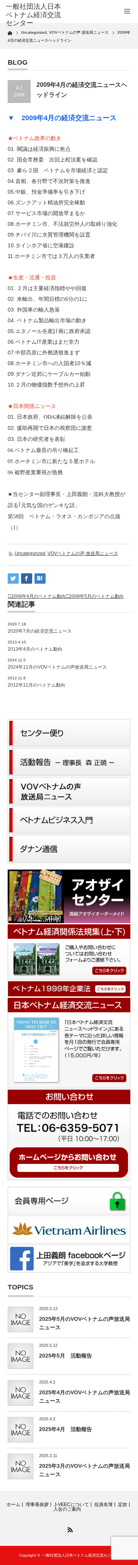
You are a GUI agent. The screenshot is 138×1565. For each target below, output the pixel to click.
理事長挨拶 (37, 1504)
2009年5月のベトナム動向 (96, 596)
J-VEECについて (71, 1504)
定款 (122, 1504)
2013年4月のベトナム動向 (35, 649)
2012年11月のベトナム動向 (36, 685)
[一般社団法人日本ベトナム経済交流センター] (33, 15)
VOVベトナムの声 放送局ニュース (83, 553)
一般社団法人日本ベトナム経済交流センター (80, 1555)
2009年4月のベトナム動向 (38, 596)
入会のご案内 (67, 1509)
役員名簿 (103, 1504)
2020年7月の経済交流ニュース (40, 631)
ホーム (13, 1504)
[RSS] (69, 1528)
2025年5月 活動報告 (65, 1356)
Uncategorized (30, 553)
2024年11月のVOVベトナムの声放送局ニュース (57, 667)
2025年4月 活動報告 (65, 1429)
